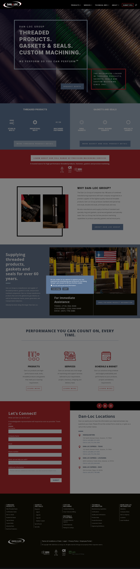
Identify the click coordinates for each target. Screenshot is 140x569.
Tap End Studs (10, 520)
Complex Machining (68, 509)
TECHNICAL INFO (101, 5)
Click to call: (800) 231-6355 (91, 440)
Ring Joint (37, 509)
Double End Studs (11, 517)
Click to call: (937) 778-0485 (91, 472)
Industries (123, 509)
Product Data (95, 517)
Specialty (37, 527)
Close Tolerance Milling (69, 512)
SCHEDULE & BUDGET (106, 366)
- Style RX (38, 515)
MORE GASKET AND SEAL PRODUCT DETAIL (105, 144)
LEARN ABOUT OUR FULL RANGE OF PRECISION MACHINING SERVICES (70, 158)
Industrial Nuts (10, 526)
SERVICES (87, 5)
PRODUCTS (75, 5)
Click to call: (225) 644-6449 (91, 463)
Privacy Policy (74, 541)
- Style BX (38, 518)
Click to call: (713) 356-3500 (91, 442)
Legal (65, 541)
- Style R (38, 512)
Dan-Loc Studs (10, 514)
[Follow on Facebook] (99, 405)
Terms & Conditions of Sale (51, 541)
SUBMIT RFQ (127, 5)
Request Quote (72, 86)
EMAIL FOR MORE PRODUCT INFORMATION (115, 302)
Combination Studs (11, 512)
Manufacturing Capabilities (99, 509)
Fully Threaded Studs (11, 509)
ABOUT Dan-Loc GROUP (107, 227)
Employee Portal (85, 541)
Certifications (95, 512)
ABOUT (115, 5)
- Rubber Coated (40, 521)
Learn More (33, 388)
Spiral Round (38, 524)
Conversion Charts (97, 523)
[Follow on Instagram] (110, 405)
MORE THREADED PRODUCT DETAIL (35, 144)
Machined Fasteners (11, 529)
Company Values (124, 512)
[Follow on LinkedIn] (105, 405)
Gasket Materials (67, 525)
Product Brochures (97, 520)
